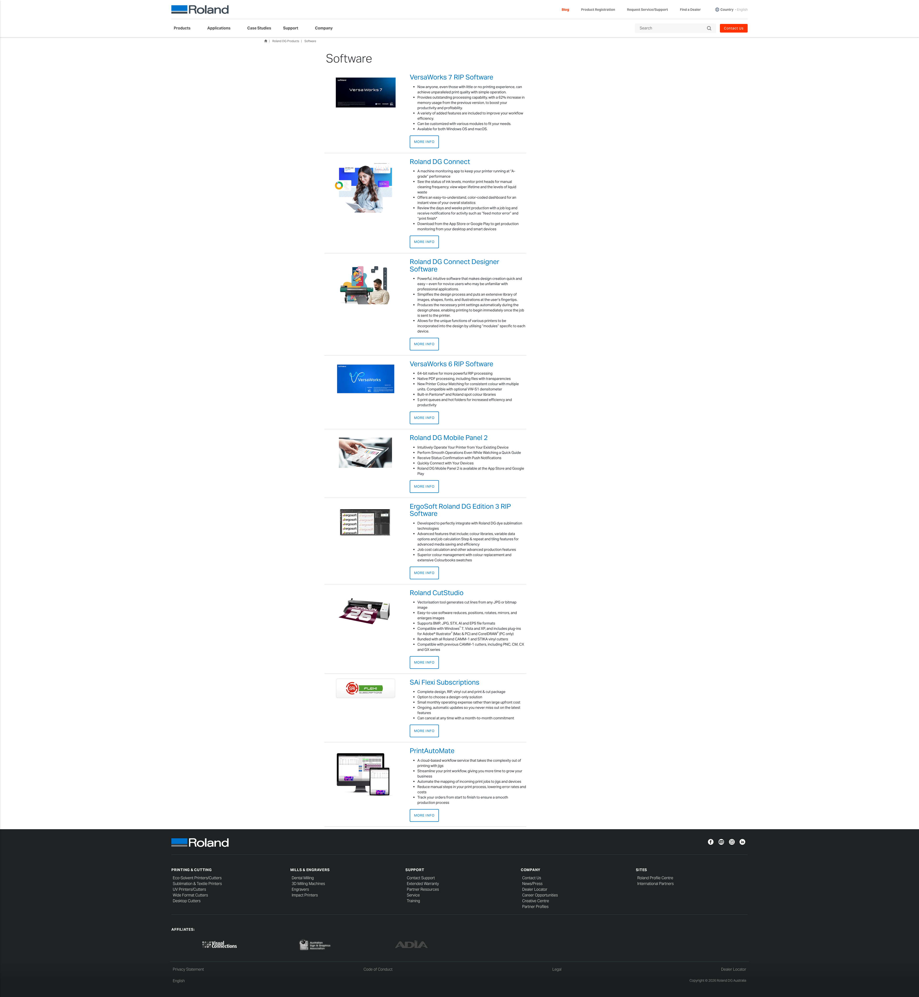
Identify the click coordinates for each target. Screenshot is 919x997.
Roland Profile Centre (655, 877)
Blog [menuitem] (565, 9)
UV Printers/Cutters (189, 889)
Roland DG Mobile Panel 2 (449, 437)
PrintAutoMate (432, 750)
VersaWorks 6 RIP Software (451, 364)
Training (413, 900)
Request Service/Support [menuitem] (647, 9)
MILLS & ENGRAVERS (310, 869)
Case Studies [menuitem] (259, 28)
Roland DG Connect (440, 161)
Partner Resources (423, 889)
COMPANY (530, 869)
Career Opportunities (540, 895)
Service (413, 895)
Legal (556, 969)
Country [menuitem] (727, 9)
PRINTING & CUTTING (191, 869)
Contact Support (421, 877)
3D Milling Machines (308, 883)
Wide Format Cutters (190, 895)
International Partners (655, 883)
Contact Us (531, 877)
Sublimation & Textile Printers (197, 883)
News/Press (532, 883)
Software (310, 41)
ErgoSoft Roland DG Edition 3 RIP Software (460, 510)
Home (265, 40)
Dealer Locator (534, 889)
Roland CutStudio (437, 592)
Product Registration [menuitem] (598, 9)
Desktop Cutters (187, 900)
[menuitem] (184, 28)
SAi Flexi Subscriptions (444, 682)
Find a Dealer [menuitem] (690, 9)
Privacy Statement (188, 969)
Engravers (300, 889)
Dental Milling (303, 877)
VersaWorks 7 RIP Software (451, 77)
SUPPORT (414, 869)
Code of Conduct (378, 969)
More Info (424, 142)
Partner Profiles (535, 906)
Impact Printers (305, 895)
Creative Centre (535, 900)
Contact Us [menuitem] (734, 28)
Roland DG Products (285, 41)
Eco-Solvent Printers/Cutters (197, 877)
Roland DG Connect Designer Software (454, 265)
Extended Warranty (423, 883)
